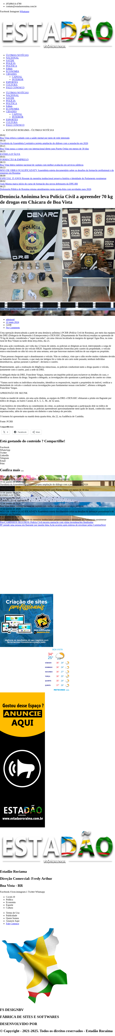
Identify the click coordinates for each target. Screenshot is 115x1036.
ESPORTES (12, 82)
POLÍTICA (11, 66)
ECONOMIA (12, 71)
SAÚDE (10, 60)
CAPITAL (17, 76)
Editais (9, 68)
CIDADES (11, 74)
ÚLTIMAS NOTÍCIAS (17, 55)
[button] (57, 447)
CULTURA (12, 85)
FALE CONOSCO (15, 87)
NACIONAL (12, 58)
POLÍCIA (11, 63)
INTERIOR (17, 79)
